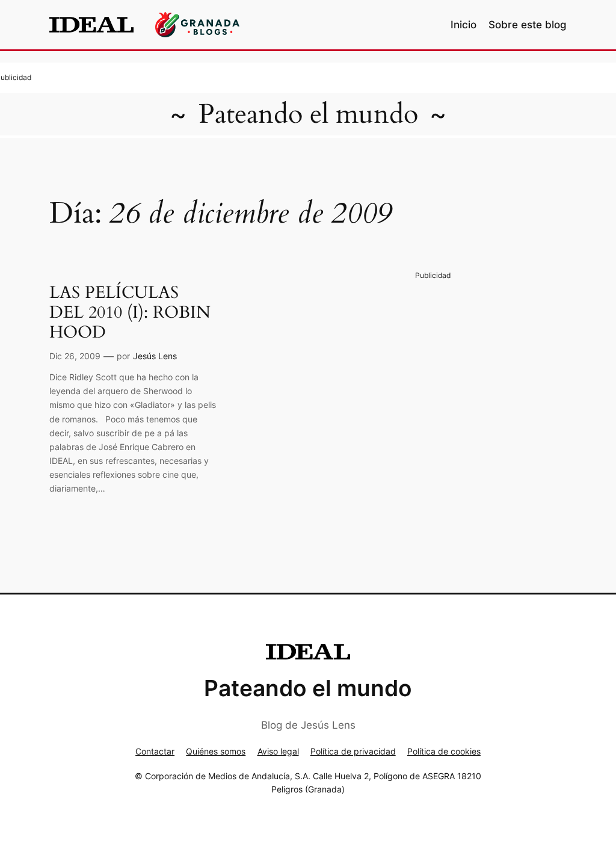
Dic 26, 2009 (74, 356)
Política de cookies (444, 751)
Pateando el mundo (308, 114)
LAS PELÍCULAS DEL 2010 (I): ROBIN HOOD (130, 312)
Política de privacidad (353, 751)
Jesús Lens (155, 356)
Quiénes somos (215, 751)
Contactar (154, 751)
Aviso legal (278, 751)
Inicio (463, 25)
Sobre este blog (527, 25)
